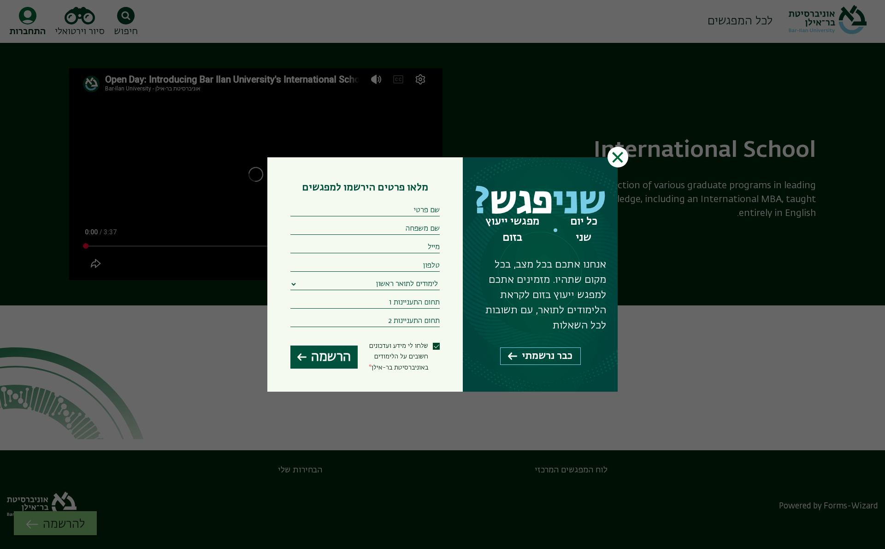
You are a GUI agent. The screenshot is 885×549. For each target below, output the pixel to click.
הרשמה (331, 357)
